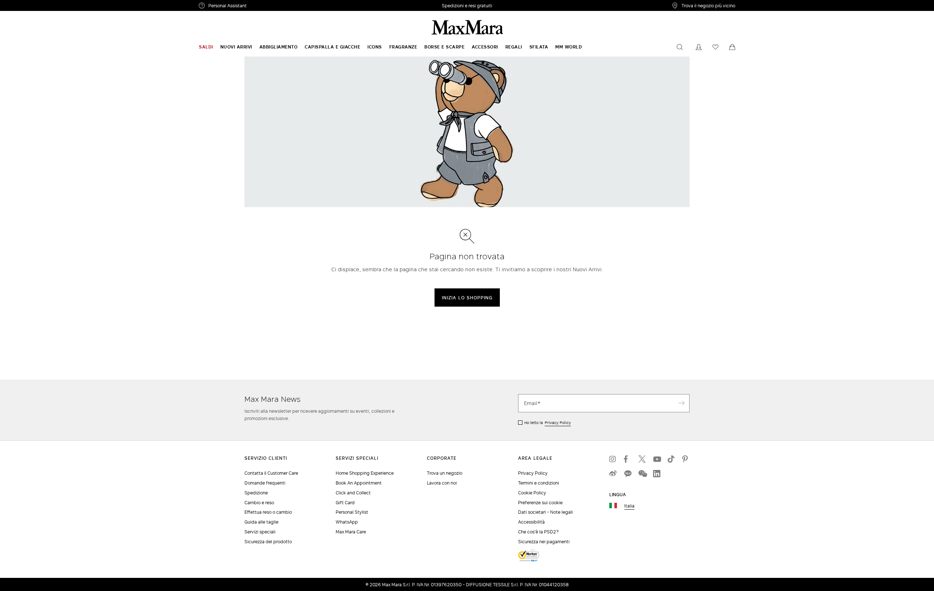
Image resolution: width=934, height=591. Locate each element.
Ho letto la (547, 422)
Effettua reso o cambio (268, 512)
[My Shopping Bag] (732, 47)
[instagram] (613, 459)
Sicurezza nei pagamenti (544, 541)
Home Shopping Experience (365, 473)
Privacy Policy (558, 422)
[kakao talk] (627, 473)
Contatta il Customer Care (271, 473)
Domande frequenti (264, 483)
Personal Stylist (352, 512)
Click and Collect (353, 493)
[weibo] (613, 473)
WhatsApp (347, 522)
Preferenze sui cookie (540, 502)
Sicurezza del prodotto (268, 541)
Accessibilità (531, 522)
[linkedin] (656, 473)
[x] (642, 459)
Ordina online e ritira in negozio (467, 6)
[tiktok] (671, 459)
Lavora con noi (442, 483)
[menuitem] (206, 47)
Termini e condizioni (538, 483)
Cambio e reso (259, 502)
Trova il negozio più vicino (708, 5)
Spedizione (256, 493)
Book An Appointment (359, 483)
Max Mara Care (351, 532)
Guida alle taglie (261, 522)
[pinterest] (686, 459)
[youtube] (656, 459)
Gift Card (345, 502)
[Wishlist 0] (715, 47)
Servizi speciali (259, 532)
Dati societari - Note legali (545, 512)
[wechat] (642, 473)
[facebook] (627, 459)
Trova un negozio (444, 473)
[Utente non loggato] (699, 47)
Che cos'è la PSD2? (538, 532)
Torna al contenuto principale (37, 4)
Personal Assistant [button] (258, 6)
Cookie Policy (532, 493)
